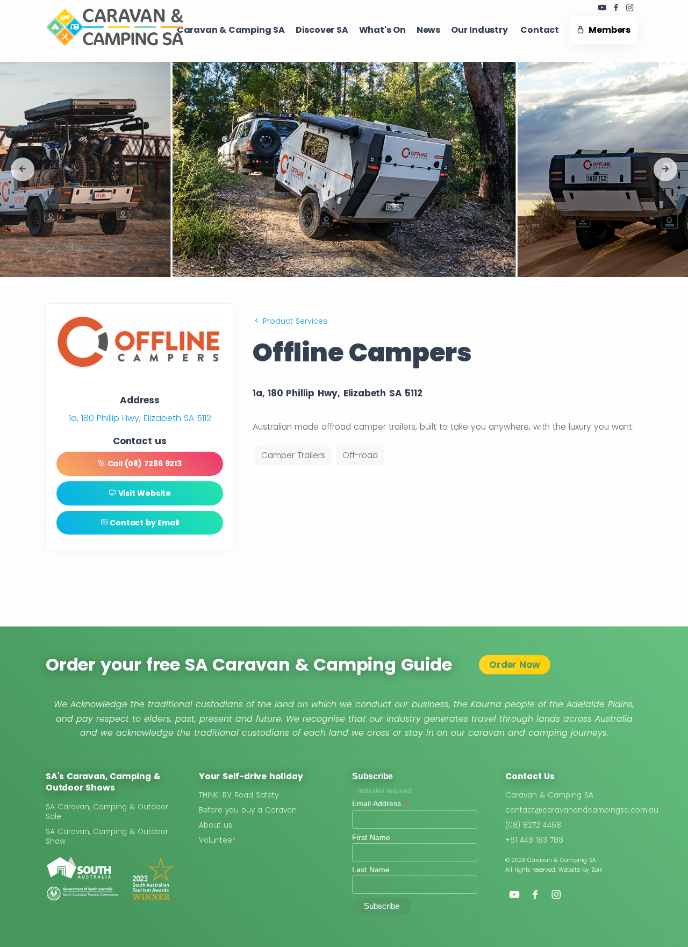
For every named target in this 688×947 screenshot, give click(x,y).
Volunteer (217, 840)
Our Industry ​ (480, 30)
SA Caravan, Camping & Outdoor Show (107, 836)
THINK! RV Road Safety (238, 795)
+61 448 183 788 (534, 840)
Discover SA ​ (322, 30)
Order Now (514, 664)
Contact (539, 30)
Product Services (293, 321)
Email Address (380, 804)
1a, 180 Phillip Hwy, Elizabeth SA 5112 (140, 418)
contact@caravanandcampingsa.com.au (581, 810)
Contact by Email (144, 522)
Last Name (371, 869)
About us (215, 825)
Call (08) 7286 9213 (143, 463)
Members (607, 30)
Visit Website (143, 493)
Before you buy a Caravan (248, 810)
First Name (371, 837)
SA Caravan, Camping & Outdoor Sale (107, 812)
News (428, 30)
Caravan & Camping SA (549, 795)
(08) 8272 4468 (533, 825)
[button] (22, 169)
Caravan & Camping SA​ (231, 30)
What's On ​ (382, 30)
